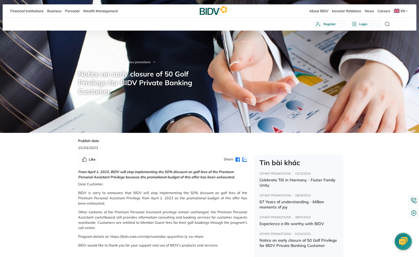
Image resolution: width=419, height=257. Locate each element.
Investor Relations (346, 11)
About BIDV (318, 11)
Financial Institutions (27, 11)
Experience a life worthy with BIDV (291, 223)
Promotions (105, 62)
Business (54, 11)
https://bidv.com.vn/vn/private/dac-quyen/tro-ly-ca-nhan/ (157, 236)
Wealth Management (100, 11)
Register (329, 24)
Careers (384, 11)
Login (363, 24)
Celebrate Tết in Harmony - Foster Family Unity (297, 182)
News (369, 11)
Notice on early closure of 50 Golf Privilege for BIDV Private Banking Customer (298, 243)
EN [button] (403, 11)
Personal (84, 62)
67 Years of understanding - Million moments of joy (291, 204)
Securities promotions (135, 62)
